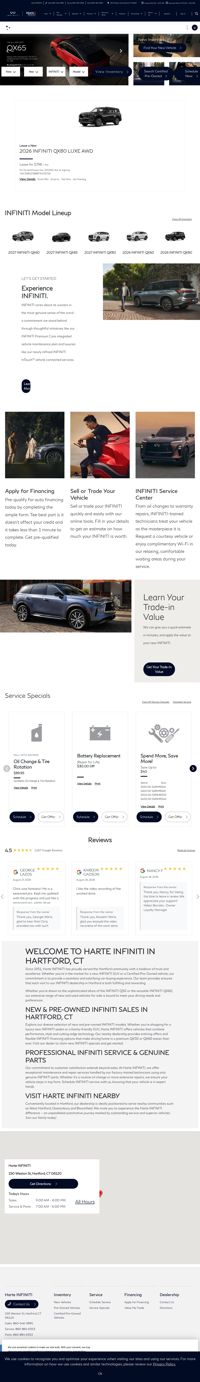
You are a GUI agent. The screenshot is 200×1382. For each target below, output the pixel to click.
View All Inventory (182, 219)
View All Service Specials (156, 701)
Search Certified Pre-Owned (156, 73)
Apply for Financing (136, 1302)
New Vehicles (62, 1302)
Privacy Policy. (164, 1364)
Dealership (169, 1294)
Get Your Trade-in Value (159, 669)
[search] (196, 13)
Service (96, 1294)
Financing (133, 1294)
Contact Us (21, 1304)
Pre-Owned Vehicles (67, 1307)
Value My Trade (134, 1307)
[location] (108, 3)
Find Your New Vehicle (160, 48)
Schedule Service (182, 701)
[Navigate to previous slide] (3, 60)
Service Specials (99, 1307)
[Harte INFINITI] (22, 13)
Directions (166, 1307)
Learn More (27, 386)
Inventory (62, 1294)
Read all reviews (186, 850)
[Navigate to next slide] (126, 60)
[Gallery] (64, 59)
